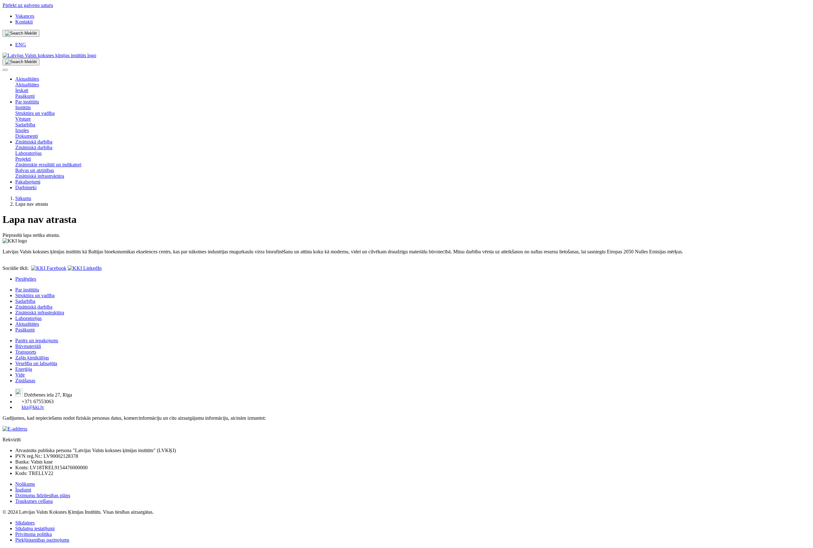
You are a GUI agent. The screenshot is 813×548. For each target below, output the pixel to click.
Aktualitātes (27, 79)
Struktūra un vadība (35, 113)
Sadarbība (25, 124)
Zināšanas (25, 380)
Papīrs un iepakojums (36, 340)
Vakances (24, 16)
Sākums (23, 198)
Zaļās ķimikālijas (32, 357)
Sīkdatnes (25, 522)
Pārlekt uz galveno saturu (28, 5)
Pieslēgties (25, 279)
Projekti (23, 159)
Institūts (23, 107)
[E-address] (15, 428)
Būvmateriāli (28, 346)
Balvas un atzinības (34, 170)
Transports (25, 352)
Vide (20, 375)
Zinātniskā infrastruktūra (39, 176)
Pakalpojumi (27, 181)
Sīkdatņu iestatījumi (35, 528)
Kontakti (24, 21)
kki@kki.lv (33, 407)
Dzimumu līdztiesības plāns (42, 495)
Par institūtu (27, 101)
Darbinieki (26, 187)
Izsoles (22, 130)
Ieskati (21, 90)
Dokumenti (26, 136)
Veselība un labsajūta (36, 363)
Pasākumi (25, 96)
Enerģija (23, 369)
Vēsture (23, 119)
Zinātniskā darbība (33, 141)
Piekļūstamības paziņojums (42, 540)
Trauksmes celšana (34, 501)
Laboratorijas (28, 153)
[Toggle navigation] (5, 70)
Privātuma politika (33, 534)
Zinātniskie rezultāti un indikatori (48, 164)
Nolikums (25, 484)
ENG (20, 44)
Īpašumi (23, 489)
